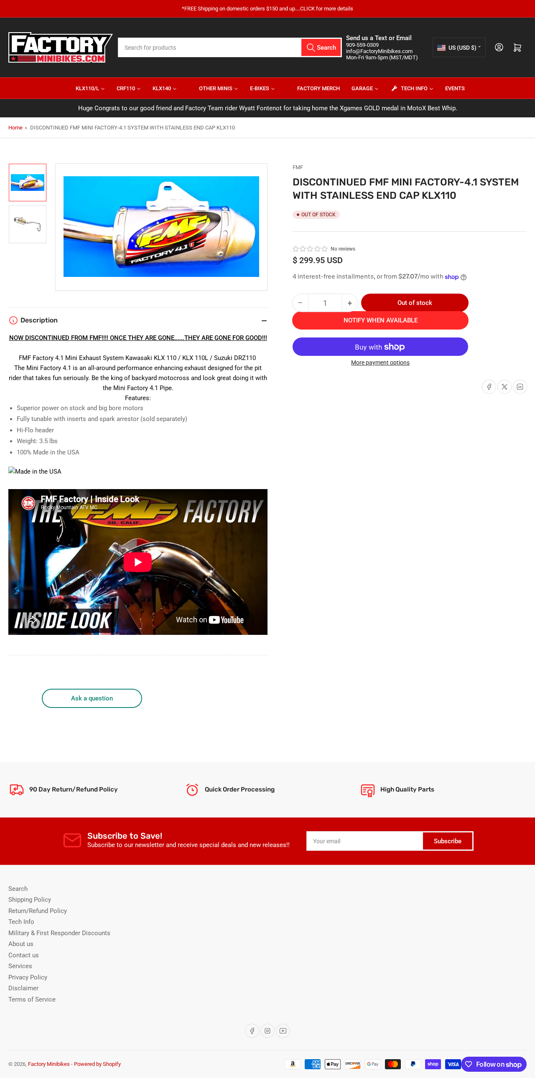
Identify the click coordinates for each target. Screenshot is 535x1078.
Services (20, 966)
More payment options (380, 363)
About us (20, 944)
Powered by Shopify (97, 1064)
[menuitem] (85, 88)
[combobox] (230, 47)
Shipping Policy (29, 899)
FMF (298, 167)
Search (18, 889)
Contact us (23, 955)
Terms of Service (32, 999)
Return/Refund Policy (37, 911)
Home (15, 127)
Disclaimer (23, 988)
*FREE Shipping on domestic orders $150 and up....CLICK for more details (267, 8)
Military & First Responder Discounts (59, 933)
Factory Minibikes (49, 1064)
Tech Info (21, 922)
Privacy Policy (27, 977)
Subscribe (447, 841)
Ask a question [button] (92, 698)
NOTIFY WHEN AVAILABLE (381, 321)
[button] (311, 249)
